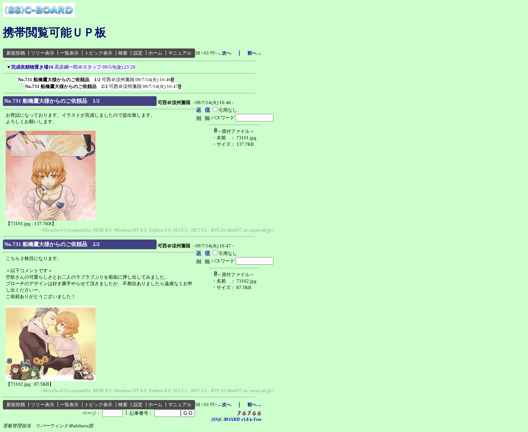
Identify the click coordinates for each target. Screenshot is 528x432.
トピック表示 (98, 53)
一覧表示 (69, 53)
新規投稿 (15, 53)
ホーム (155, 53)
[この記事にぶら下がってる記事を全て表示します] (14, 78)
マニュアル (179, 53)
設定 (138, 53)
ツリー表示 (42, 53)
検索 (123, 53)
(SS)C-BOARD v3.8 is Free (236, 419)
